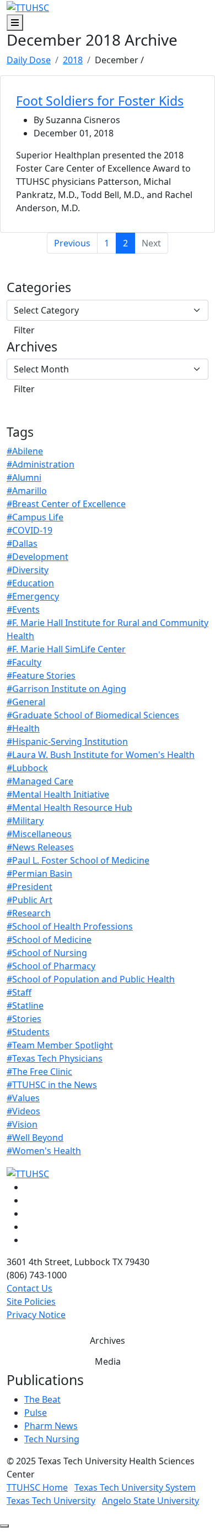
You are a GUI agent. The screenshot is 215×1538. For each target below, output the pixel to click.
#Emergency (33, 596)
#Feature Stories (41, 675)
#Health (23, 728)
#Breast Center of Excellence (66, 504)
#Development (37, 557)
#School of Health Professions (70, 926)
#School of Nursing (47, 953)
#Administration (40, 464)
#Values (23, 1098)
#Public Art (29, 900)
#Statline (25, 1005)
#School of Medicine (49, 939)
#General (26, 702)
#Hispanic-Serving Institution (67, 741)
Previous (72, 243)
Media (108, 1361)
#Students (28, 1032)
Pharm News (51, 1426)
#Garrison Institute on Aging (66, 689)
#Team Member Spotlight (60, 1045)
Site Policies (31, 1301)
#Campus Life (35, 517)
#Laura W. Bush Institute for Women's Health (101, 755)
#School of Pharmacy (51, 966)
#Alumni (24, 477)
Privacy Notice (36, 1315)
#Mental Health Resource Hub (69, 807)
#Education (30, 583)
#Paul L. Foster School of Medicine (78, 860)
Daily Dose (29, 60)
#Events (23, 609)
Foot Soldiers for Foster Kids (100, 100)
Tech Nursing (51, 1439)
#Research (29, 913)
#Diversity (28, 570)
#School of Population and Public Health (91, 979)
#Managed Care (40, 781)
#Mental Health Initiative (58, 794)
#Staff (19, 992)
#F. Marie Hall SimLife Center (66, 649)
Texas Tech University (51, 1501)
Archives (32, 347)
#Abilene (25, 451)
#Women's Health (44, 1151)
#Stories (24, 1019)
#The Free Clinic (39, 1071)
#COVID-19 (29, 530)
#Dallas (22, 543)
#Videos (23, 1111)
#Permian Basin (39, 873)
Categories (39, 287)
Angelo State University (150, 1501)
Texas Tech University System (135, 1487)
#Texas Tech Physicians (55, 1058)
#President (29, 887)
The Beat (42, 1399)
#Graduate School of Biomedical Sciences (93, 715)
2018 (73, 60)
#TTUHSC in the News (52, 1085)
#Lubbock (27, 768)
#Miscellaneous (39, 834)
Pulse (35, 1413)
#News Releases (40, 847)
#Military (25, 821)
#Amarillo (27, 491)
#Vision (22, 1124)
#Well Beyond (35, 1137)
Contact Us (29, 1288)
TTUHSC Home (37, 1487)
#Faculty (24, 662)
